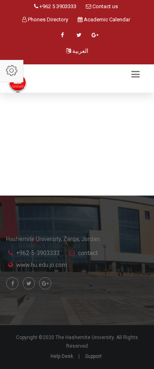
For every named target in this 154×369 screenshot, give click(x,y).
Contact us (104, 6)
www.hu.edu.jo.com (41, 265)
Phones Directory (47, 19)
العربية (79, 51)
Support (93, 356)
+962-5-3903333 (38, 253)
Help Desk (62, 356)
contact (88, 253)
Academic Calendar (106, 19)
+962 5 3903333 (57, 6)
